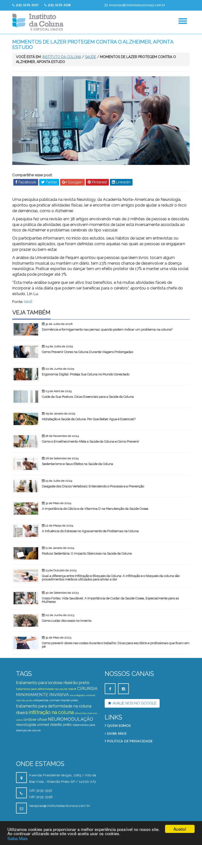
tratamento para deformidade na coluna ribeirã (46, 689)
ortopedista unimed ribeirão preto (56, 700)
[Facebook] (110, 688)
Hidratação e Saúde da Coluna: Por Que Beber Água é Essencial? (88, 419)
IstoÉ (28, 302)
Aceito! (179, 829)
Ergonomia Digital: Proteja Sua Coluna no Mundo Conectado (85, 374)
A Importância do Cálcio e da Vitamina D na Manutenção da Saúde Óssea (95, 508)
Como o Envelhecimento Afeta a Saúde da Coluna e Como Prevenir (90, 441)
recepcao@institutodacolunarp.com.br (137, 5)
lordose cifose (35, 719)
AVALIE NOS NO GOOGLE (134, 703)
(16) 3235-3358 (41, 797)
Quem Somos (118, 726)
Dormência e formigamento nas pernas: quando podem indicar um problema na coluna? (107, 329)
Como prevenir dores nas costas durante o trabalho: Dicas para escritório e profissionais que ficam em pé (115, 644)
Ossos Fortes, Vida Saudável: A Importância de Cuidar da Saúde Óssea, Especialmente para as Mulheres (110, 600)
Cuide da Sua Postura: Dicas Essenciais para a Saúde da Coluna (88, 397)
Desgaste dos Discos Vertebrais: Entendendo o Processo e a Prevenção (93, 486)
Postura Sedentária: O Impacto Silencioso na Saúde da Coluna (87, 553)
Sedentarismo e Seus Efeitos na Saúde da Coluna (77, 464)
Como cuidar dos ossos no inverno (66, 620)
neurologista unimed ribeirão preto (44, 725)
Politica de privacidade (129, 741)
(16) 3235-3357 (40, 790)
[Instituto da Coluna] (38, 22)
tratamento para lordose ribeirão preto (52, 682)
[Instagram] (123, 688)
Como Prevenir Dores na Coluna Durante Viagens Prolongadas (87, 352)
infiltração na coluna (51, 712)
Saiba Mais (17, 838)
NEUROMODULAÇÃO (70, 719)
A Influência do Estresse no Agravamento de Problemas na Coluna (90, 531)
